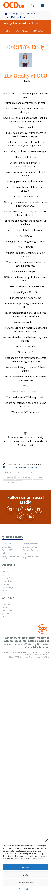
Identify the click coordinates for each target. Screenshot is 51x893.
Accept (25, 866)
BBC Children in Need (26, 472)
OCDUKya (38, 477)
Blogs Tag (9, 477)
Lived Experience (23, 477)
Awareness (9, 472)
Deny (25, 874)
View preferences (25, 882)
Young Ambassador (12, 482)
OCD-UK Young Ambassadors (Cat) (21, 467)
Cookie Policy (24, 889)
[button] (46, 840)
